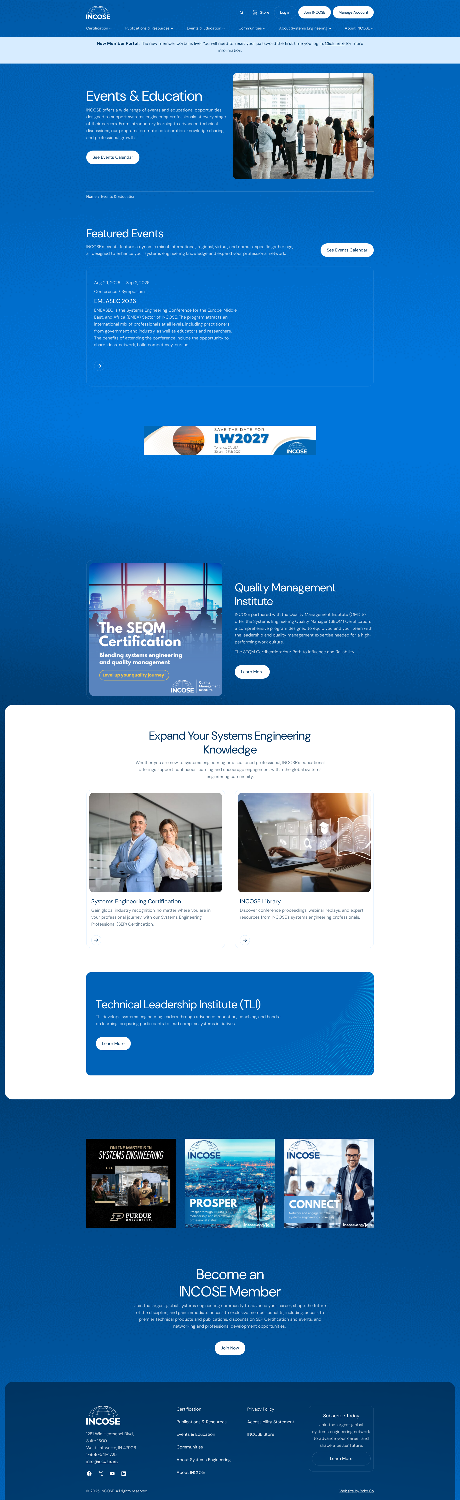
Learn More (252, 672)
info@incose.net (102, 1461)
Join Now (230, 1348)
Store (264, 12)
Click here (335, 43)
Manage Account (353, 12)
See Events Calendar (112, 157)
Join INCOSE (314, 12)
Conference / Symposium (119, 291)
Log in (285, 12)
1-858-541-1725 (101, 1454)
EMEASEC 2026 (115, 301)
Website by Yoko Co (356, 1491)
